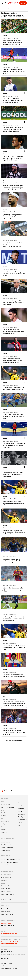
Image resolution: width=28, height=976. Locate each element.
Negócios (8, 9)
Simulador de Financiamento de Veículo (11, 865)
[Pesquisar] (5, 3)
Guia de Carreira (5, 850)
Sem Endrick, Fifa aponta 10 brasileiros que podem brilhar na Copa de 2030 (13, 302)
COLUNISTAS (4, 832)
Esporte (20, 811)
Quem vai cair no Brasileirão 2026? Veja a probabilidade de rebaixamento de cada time (12, 42)
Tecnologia (21, 817)
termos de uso (5, 961)
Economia (3, 815)
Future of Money (22, 819)
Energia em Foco (5, 888)
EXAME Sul (4, 880)
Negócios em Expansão (7, 914)
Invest (2, 827)
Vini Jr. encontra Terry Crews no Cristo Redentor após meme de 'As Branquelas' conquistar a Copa (14, 703)
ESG (2, 818)
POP (19, 825)
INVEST (3, 9)
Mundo (20, 803)
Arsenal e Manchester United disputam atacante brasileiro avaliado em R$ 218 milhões (12, 244)
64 (11, 790)
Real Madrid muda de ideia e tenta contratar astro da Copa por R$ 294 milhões (14, 445)
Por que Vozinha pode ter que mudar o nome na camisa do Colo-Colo (13, 503)
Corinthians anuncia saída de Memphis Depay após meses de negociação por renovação (13, 216)
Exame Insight (5, 821)
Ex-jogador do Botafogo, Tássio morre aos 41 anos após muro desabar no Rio (13, 474)
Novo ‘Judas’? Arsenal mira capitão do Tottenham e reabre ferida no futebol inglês (13, 100)
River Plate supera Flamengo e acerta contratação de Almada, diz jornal (14, 273)
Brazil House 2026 (6, 877)
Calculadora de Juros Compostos (9, 862)
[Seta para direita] (24, 9)
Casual (20, 805)
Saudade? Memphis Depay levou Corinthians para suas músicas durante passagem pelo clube (13, 187)
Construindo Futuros (6, 886)
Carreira (3, 813)
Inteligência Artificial (6, 824)
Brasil (2, 810)
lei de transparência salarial (9, 968)
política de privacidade (7, 966)
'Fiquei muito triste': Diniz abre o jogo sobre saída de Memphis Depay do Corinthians (13, 158)
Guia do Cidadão (5, 842)
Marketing (21, 808)
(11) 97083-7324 (9, 952)
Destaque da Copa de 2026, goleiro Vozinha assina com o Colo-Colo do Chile (14, 647)
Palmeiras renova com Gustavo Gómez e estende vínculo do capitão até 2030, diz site (13, 129)
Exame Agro (21, 814)
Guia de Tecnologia (6, 845)
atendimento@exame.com (9, 933)
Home (2, 801)
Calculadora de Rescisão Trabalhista (10, 859)
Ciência (20, 822)
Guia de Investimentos (7, 847)
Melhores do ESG (5, 911)
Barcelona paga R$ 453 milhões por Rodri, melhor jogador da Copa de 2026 (14, 71)
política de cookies (6, 963)
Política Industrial (6, 900)
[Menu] (2, 3)
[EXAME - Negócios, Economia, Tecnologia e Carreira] (13, 3)
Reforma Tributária (6, 874)
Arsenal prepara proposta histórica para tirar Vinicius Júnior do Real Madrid (12, 561)
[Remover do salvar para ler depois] (24, 35)
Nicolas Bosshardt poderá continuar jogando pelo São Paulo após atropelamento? (13, 331)
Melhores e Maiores (6, 909)
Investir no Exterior (6, 891)
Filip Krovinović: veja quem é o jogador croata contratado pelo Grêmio (13, 590)
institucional (5, 958)
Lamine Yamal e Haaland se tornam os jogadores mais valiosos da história (14, 732)
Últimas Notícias (5, 804)
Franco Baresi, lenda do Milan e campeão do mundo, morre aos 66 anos (13, 416)
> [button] (13, 790)
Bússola (3, 883)
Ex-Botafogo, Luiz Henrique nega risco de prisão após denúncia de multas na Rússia (13, 618)
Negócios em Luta (6, 897)
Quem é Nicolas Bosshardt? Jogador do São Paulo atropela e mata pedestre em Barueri (13, 360)
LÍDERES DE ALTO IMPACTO (8, 807)
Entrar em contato (6, 923)
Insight (14, 9)
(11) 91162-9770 (9, 925)
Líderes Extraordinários (7, 894)
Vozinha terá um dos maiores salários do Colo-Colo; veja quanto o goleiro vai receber (14, 532)
